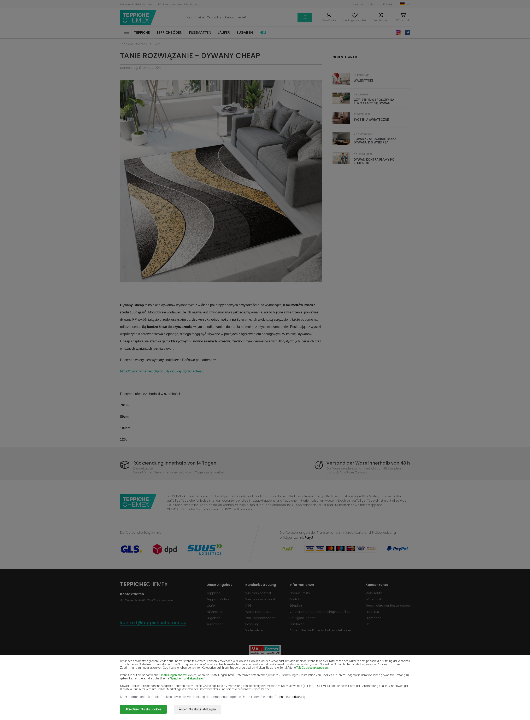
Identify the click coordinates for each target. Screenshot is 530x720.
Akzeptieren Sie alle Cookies (143, 709)
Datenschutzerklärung (290, 697)
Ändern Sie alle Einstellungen (197, 709)
